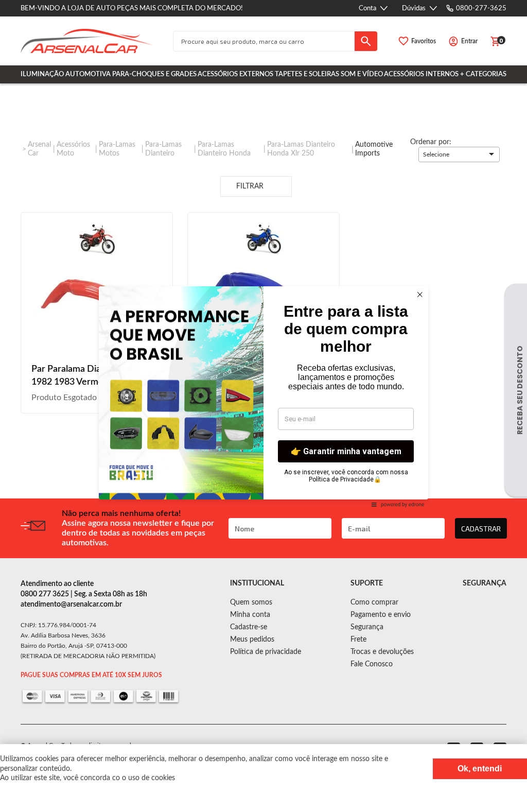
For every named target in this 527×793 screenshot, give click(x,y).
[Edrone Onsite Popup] (263, 396)
